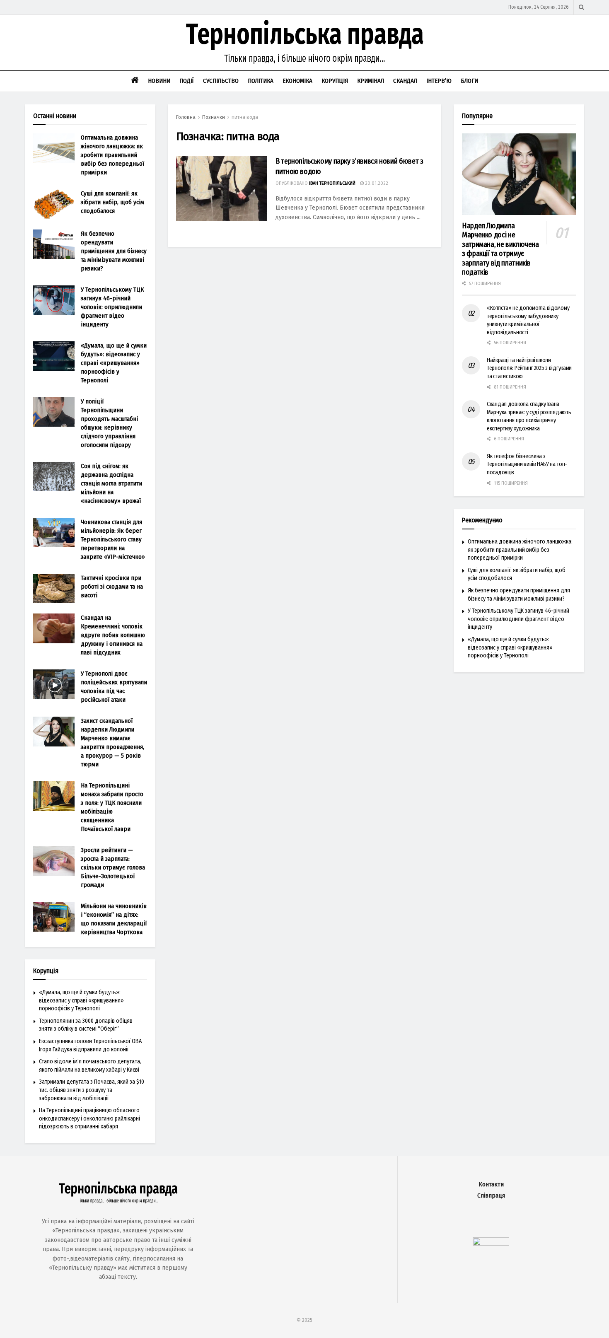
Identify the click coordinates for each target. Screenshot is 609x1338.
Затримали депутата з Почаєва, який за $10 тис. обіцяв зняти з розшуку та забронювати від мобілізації (91, 1089)
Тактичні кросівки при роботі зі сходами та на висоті (112, 586)
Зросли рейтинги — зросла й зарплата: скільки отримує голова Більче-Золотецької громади (113, 867)
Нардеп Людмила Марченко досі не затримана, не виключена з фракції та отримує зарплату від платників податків (500, 249)
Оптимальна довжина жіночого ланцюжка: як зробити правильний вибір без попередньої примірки (112, 155)
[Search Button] (581, 7)
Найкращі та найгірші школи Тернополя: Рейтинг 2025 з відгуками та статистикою (529, 368)
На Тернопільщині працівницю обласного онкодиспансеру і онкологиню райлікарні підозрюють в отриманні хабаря (89, 1118)
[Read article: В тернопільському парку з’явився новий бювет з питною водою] (221, 188)
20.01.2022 (376, 183)
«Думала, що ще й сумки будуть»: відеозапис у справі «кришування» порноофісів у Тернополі (114, 363)
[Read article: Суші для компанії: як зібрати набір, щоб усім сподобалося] (54, 204)
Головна (186, 117)
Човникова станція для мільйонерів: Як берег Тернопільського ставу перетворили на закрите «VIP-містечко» (113, 539)
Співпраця (491, 1195)
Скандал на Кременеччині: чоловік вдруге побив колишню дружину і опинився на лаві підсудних (113, 635)
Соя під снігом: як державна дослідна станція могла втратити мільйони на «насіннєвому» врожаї (111, 483)
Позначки (213, 117)
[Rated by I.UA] (491, 1243)
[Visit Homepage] (304, 42)
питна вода (245, 117)
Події (186, 81)
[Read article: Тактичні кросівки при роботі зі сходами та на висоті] (54, 589)
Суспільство (221, 81)
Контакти (491, 1184)
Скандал (405, 81)
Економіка (297, 81)
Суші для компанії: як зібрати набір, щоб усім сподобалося (112, 202)
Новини (159, 81)
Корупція (334, 81)
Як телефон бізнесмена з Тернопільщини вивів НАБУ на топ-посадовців (527, 464)
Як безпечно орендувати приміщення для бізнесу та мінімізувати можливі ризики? (114, 251)
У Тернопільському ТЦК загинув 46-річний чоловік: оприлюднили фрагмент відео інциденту (112, 307)
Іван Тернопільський (332, 183)
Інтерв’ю (439, 81)
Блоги (469, 81)
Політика (260, 81)
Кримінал (370, 81)
